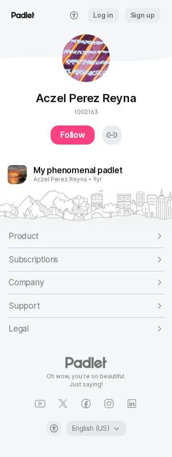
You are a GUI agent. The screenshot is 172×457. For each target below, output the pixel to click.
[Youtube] (40, 403)
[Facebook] (86, 403)
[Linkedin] (132, 403)
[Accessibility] (54, 428)
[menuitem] (74, 15)
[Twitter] (63, 403)
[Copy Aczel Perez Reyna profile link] (111, 135)
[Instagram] (109, 403)
